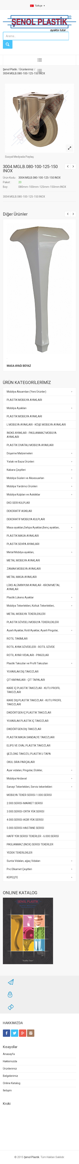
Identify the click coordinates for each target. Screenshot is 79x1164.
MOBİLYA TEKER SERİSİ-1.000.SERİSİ (29, 795)
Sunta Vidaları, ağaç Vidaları (23, 860)
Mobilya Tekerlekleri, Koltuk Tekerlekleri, (30, 605)
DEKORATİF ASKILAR (19, 511)
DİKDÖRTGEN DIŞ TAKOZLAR (24, 729)
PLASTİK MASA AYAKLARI (23, 535)
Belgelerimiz (10, 1075)
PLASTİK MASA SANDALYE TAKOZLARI (30, 737)
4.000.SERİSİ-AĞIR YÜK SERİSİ (25, 819)
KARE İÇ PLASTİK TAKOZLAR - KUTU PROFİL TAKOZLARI (33, 690)
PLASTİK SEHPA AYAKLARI (23, 543)
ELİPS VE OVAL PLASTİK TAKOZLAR (28, 745)
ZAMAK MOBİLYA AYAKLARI (24, 568)
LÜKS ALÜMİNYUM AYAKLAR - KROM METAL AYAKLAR (33, 587)
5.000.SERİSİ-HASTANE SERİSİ (25, 827)
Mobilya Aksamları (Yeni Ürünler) (26, 391)
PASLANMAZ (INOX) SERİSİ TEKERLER (30, 844)
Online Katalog (11, 1083)
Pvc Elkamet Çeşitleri (19, 869)
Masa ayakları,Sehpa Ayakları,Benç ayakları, (33, 527)
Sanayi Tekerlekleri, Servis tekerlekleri (29, 786)
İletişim (7, 1090)
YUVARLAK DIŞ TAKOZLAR (23, 671)
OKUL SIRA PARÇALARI (21, 762)
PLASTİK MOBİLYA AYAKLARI (24, 399)
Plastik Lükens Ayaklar (20, 597)
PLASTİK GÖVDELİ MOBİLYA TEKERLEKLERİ (33, 622)
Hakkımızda (10, 1061)
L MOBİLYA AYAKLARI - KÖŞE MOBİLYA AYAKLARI (36, 424)
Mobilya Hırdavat (17, 778)
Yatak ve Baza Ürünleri (20, 461)
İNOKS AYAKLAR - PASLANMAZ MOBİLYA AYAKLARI (32, 434)
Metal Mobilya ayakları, (20, 552)
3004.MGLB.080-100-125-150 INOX (30, 168)
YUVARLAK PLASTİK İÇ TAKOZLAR (28, 720)
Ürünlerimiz (10, 1068)
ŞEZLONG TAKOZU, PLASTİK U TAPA (29, 753)
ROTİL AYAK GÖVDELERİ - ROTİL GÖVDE (31, 646)
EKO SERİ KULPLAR (18, 502)
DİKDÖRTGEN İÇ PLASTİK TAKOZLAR (29, 712)
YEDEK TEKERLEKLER (19, 852)
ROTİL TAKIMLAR (17, 638)
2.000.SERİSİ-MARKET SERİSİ (25, 803)
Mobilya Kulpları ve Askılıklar (23, 494)
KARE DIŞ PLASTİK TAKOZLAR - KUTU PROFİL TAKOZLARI (34, 702)
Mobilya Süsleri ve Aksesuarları (25, 478)
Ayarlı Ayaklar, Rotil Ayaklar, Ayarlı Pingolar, (32, 630)
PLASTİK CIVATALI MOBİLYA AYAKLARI (30, 445)
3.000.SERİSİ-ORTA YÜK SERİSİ (25, 811)
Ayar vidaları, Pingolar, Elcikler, (25, 770)
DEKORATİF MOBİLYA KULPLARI (26, 519)
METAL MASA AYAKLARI (22, 576)
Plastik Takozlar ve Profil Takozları (27, 663)
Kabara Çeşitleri (16, 469)
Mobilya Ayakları (16, 408)
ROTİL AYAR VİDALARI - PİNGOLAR (28, 655)
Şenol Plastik (31, 1157)
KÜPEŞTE (12, 877)
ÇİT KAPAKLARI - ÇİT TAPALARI (26, 679)
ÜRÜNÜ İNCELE (39, 287)
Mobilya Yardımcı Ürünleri (22, 486)
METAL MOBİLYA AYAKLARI (23, 560)
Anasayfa (9, 1054)
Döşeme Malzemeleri (20, 453)
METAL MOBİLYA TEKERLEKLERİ (26, 613)
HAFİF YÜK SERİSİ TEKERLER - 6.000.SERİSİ (33, 836)
